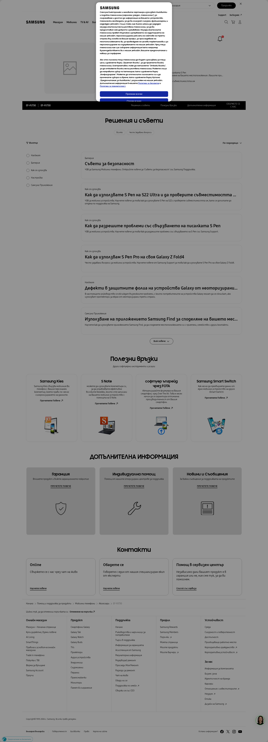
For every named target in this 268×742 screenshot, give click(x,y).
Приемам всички (134, 94)
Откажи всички (134, 101)
